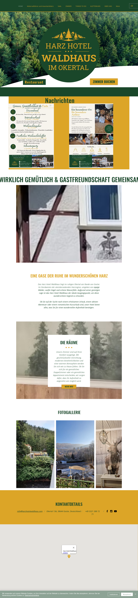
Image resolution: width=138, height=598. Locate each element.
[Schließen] (135, 594)
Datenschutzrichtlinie (32, 595)
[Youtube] (115, 511)
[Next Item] (118, 454)
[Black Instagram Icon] (111, 511)
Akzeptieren (127, 594)
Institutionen (114, 594)
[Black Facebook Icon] (107, 511)
